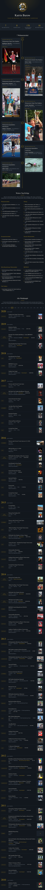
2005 (42, 208)
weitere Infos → (5, 46)
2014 (39, 204)
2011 (3, 205)
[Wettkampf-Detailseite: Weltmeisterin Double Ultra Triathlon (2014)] (11, 102)
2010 (32, 246)
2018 (9, 307)
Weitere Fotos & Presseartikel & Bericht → (15, 538)
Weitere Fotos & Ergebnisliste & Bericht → (15, 552)
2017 (12, 307)
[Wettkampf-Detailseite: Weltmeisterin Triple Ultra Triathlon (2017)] (11, 61)
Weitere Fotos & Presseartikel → (13, 466)
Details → (10, 431)
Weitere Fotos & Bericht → (13, 317)
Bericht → (10, 359)
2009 (19, 204)
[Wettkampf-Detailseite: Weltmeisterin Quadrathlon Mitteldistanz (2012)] (11, 145)
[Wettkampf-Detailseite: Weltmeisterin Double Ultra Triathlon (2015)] (34, 81)
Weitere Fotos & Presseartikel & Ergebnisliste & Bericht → (17, 394)
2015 (42, 212)
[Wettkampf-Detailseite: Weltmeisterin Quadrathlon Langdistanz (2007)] (34, 165)
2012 (19, 208)
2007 (17, 204)
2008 (17, 211)
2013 (5, 205)
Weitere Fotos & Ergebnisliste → (13, 617)
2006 (17, 208)
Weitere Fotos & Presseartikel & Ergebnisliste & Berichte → (17, 602)
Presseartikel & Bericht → (12, 508)
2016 (15, 213)
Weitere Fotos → (11, 386)
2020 (2, 307)
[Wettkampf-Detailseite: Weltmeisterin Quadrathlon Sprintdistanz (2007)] (11, 180)
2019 (13, 290)
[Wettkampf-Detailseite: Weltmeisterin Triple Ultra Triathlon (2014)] (34, 125)
